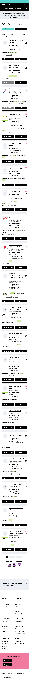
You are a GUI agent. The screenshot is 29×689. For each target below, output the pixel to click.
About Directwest (6, 609)
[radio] (9, 565)
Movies (17, 609)
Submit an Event (19, 631)
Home (3, 601)
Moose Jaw (5, 626)
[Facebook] (19, 376)
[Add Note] (26, 43)
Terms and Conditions (20, 643)
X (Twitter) (6, 643)
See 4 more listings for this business (12, 291)
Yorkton (4, 628)
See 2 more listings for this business (12, 258)
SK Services (18, 604)
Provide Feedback (19, 624)
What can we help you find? (11, 8)
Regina (4, 624)
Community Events (20, 613)
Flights (17, 611)
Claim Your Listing (19, 626)
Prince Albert (5, 631)
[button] (24, 4)
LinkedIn (5, 648)
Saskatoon (4, 621)
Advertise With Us (19, 628)
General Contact (19, 621)
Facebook (6, 641)
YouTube (5, 646)
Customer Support (20, 633)
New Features (5, 604)
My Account (18, 601)
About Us (4, 606)
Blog (16, 606)
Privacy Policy (18, 641)
